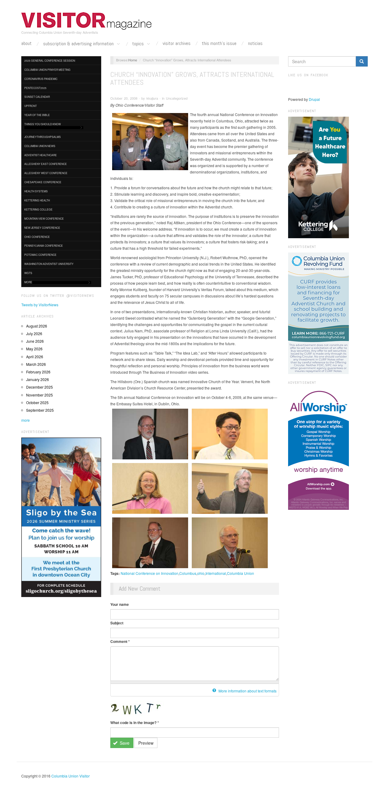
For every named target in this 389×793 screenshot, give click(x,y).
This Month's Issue (219, 43)
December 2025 (39, 387)
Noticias (255, 43)
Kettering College (38, 209)
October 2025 (37, 402)
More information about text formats (247, 690)
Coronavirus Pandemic (40, 79)
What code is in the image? (134, 722)
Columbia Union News (39, 146)
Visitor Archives (177, 43)
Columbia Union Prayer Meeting (47, 69)
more (25, 420)
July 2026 (34, 333)
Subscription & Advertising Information (79, 44)
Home (132, 59)
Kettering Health (37, 200)
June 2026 (35, 341)
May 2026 (34, 348)
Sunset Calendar (37, 96)
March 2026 (36, 364)
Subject (116, 623)
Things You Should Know (42, 124)
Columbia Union (240, 573)
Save (124, 743)
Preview (145, 743)
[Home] (86, 21)
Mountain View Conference (44, 218)
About (26, 43)
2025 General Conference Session (49, 60)
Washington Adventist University (49, 264)
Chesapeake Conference (42, 182)
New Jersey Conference (42, 227)
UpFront (30, 106)
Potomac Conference (40, 254)
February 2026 (38, 371)
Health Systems (36, 191)
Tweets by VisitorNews (39, 304)
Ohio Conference (37, 237)
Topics (138, 44)
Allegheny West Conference (45, 173)
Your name (119, 604)
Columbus (187, 573)
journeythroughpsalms (42, 137)
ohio (201, 573)
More (28, 282)
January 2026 (37, 379)
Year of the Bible (37, 115)
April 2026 (34, 356)
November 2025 (39, 394)
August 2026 (36, 325)
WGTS (28, 273)
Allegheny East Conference (45, 164)
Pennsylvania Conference (43, 245)
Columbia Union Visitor (70, 775)
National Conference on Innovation (149, 573)
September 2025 (40, 410)
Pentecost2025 (35, 88)
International (215, 573)
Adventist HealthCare (40, 155)
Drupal (314, 99)
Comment (120, 641)
